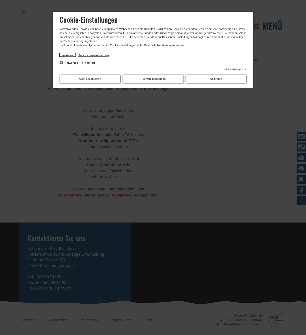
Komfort (89, 63)
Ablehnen (216, 78)
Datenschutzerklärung (93, 55)
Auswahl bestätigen (153, 78)
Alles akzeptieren (90, 78)
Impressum (67, 55)
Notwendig (71, 63)
